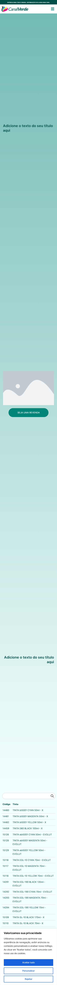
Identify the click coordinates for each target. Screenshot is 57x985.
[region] (28, 957)
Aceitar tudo (28, 962)
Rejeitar (28, 979)
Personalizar (28, 970)
